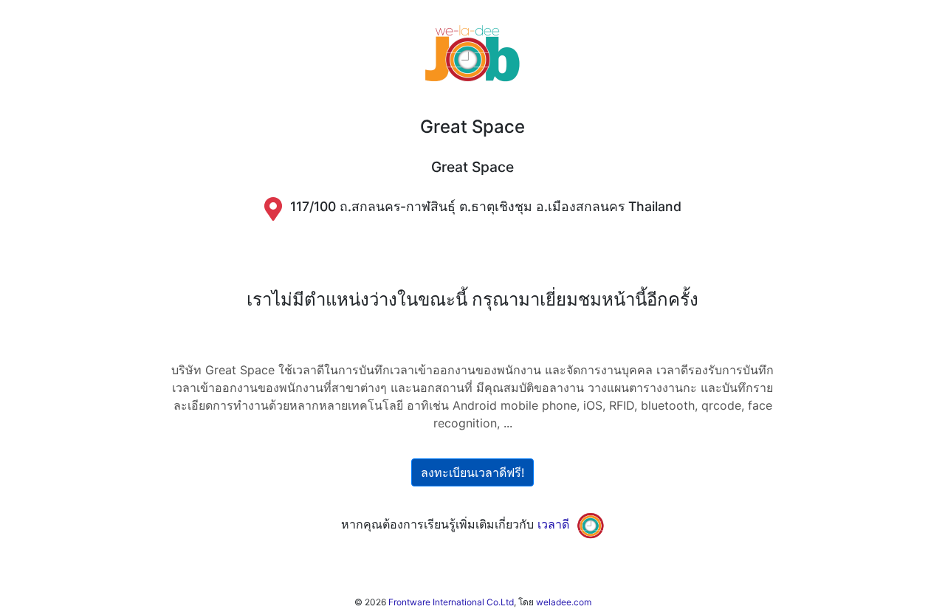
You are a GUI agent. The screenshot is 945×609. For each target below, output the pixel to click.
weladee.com (563, 602)
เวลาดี (553, 524)
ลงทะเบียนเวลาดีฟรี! (472, 472)
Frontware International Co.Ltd (451, 602)
